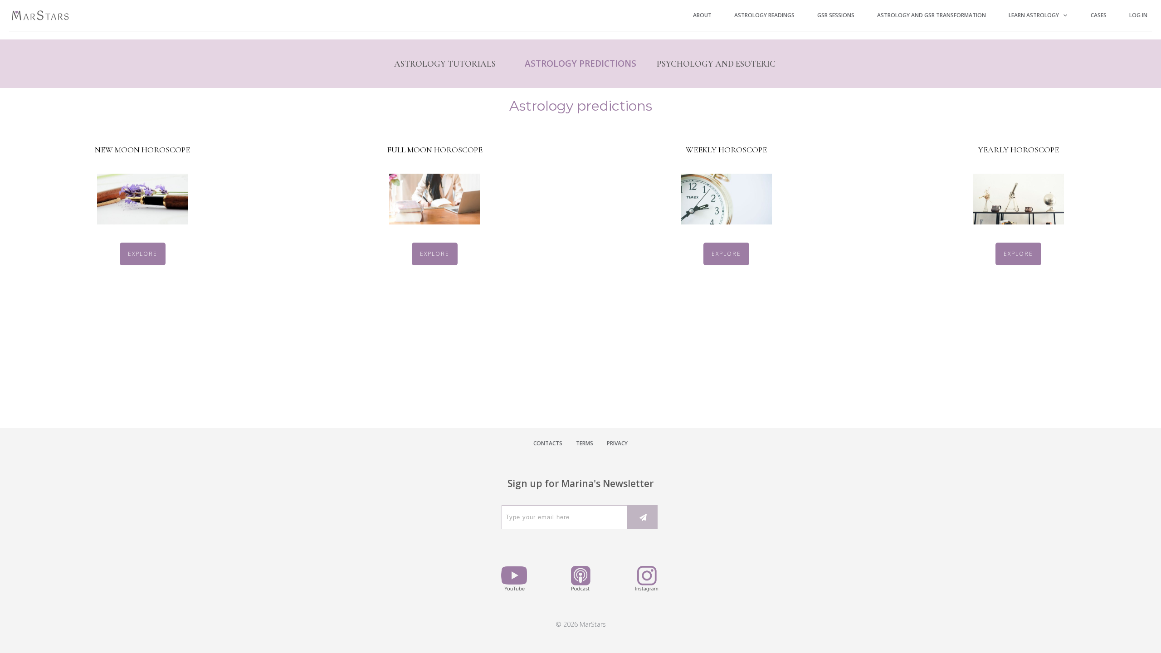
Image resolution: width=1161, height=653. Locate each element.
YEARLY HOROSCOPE (1018, 150)
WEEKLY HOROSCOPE (726, 150)
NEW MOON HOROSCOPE (142, 150)
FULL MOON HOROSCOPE (435, 150)
